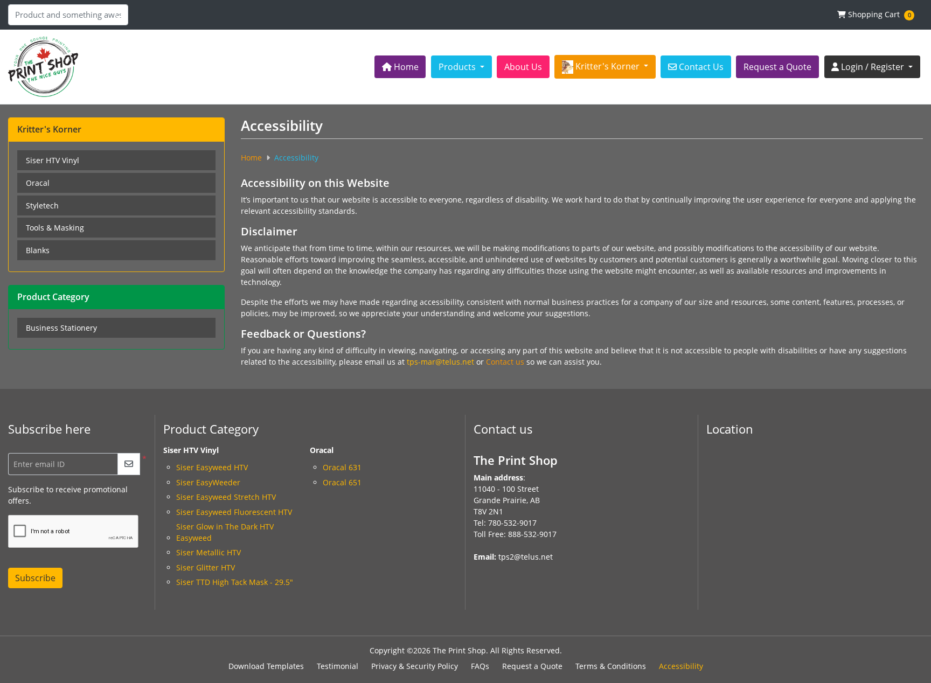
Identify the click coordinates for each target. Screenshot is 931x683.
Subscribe (35, 578)
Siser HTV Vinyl (52, 160)
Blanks (38, 250)
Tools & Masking (55, 227)
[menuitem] (400, 67)
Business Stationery (61, 328)
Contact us (505, 362)
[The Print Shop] (43, 67)
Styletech (42, 205)
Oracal (38, 183)
